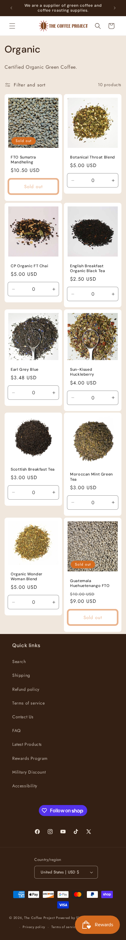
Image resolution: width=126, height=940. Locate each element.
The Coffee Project (39, 917)
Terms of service (28, 703)
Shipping (21, 675)
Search (19, 661)
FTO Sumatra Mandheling (23, 160)
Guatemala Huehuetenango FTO (90, 583)
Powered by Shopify (72, 917)
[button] (12, 26)
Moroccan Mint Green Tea (91, 477)
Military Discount (29, 772)
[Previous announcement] (11, 8)
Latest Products (27, 744)
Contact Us (23, 717)
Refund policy (25, 689)
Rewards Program (30, 758)
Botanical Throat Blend (92, 157)
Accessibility (24, 786)
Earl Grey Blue (25, 369)
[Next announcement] (114, 8)
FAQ (16, 730)
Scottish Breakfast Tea (33, 469)
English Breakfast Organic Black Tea (87, 268)
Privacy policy (34, 926)
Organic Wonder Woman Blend (27, 576)
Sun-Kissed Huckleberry (82, 372)
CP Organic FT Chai (29, 266)
